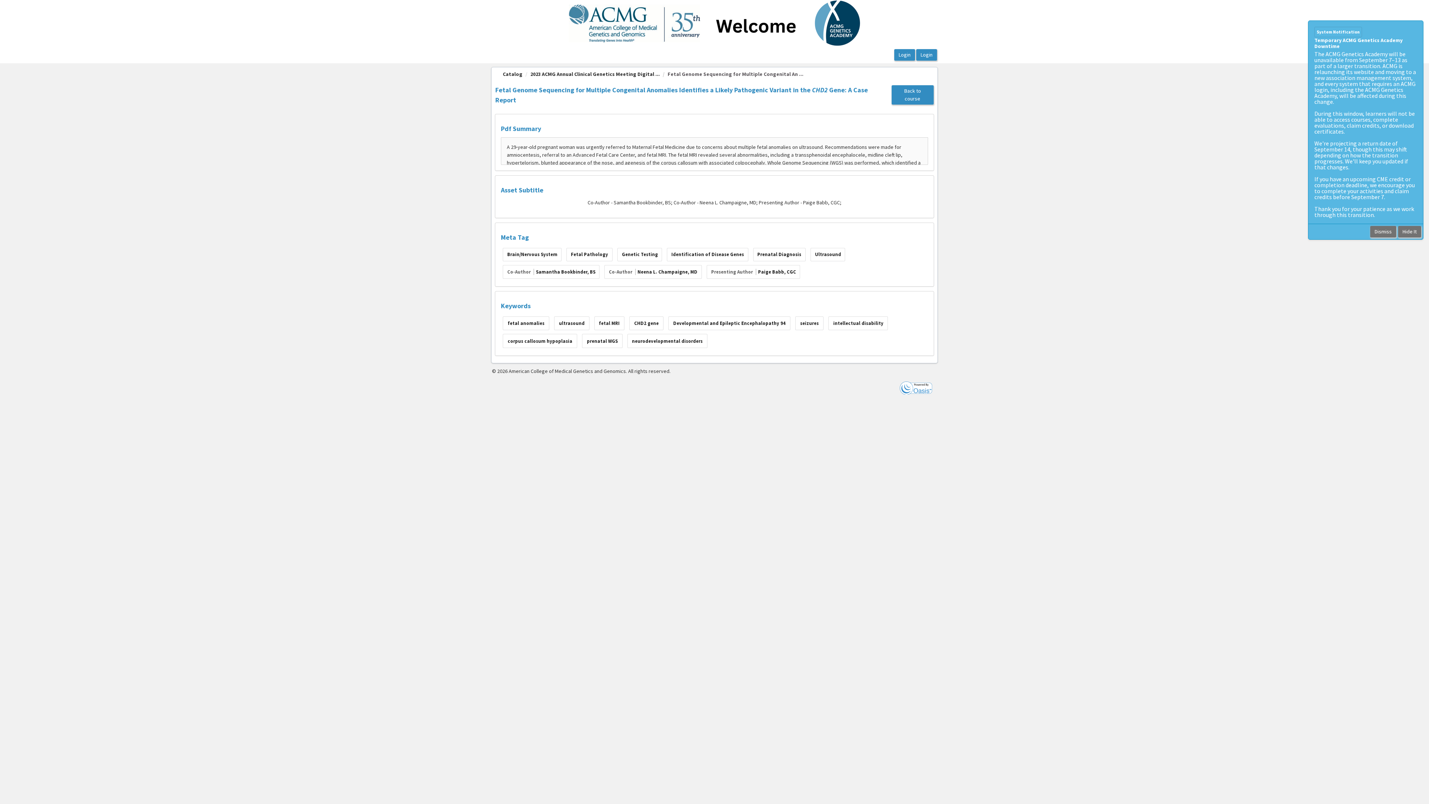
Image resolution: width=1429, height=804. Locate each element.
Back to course (912, 94)
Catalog (512, 74)
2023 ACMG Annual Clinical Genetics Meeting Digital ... (595, 74)
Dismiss (1383, 231)
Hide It (1410, 231)
